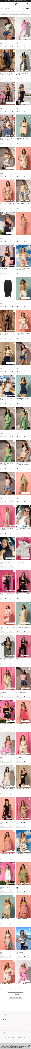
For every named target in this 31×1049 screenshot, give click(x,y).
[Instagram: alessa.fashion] (5, 1014)
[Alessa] (15, 4)
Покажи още (15, 994)
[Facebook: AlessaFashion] (2, 1014)
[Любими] (27, 3)
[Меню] (2, 3)
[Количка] (29, 3)
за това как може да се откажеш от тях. (15, 1047)
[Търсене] (4, 3)
